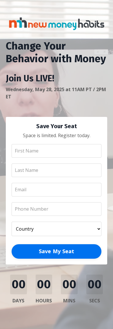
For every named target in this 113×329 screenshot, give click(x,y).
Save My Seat (56, 251)
